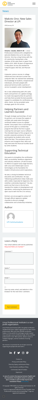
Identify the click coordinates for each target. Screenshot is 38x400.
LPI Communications (15, 222)
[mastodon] (27, 352)
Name (7, 268)
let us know (24, 381)
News (6, 11)
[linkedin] (11, 352)
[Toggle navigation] (33, 4)
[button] (3, 396)
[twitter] (18, 352)
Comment (8, 251)
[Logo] (9, 4)
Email (7, 278)
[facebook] (14, 352)
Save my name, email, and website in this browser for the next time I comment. (19, 291)
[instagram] (23, 352)
